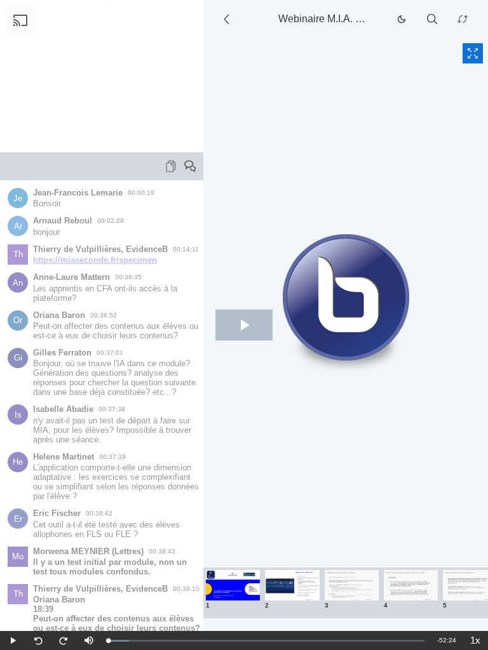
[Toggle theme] (401, 19)
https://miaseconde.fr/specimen (95, 260)
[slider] (266, 641)
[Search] (432, 19)
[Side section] (229, 19)
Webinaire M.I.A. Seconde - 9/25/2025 (327, 18)
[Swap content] (462, 19)
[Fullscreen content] (473, 53)
